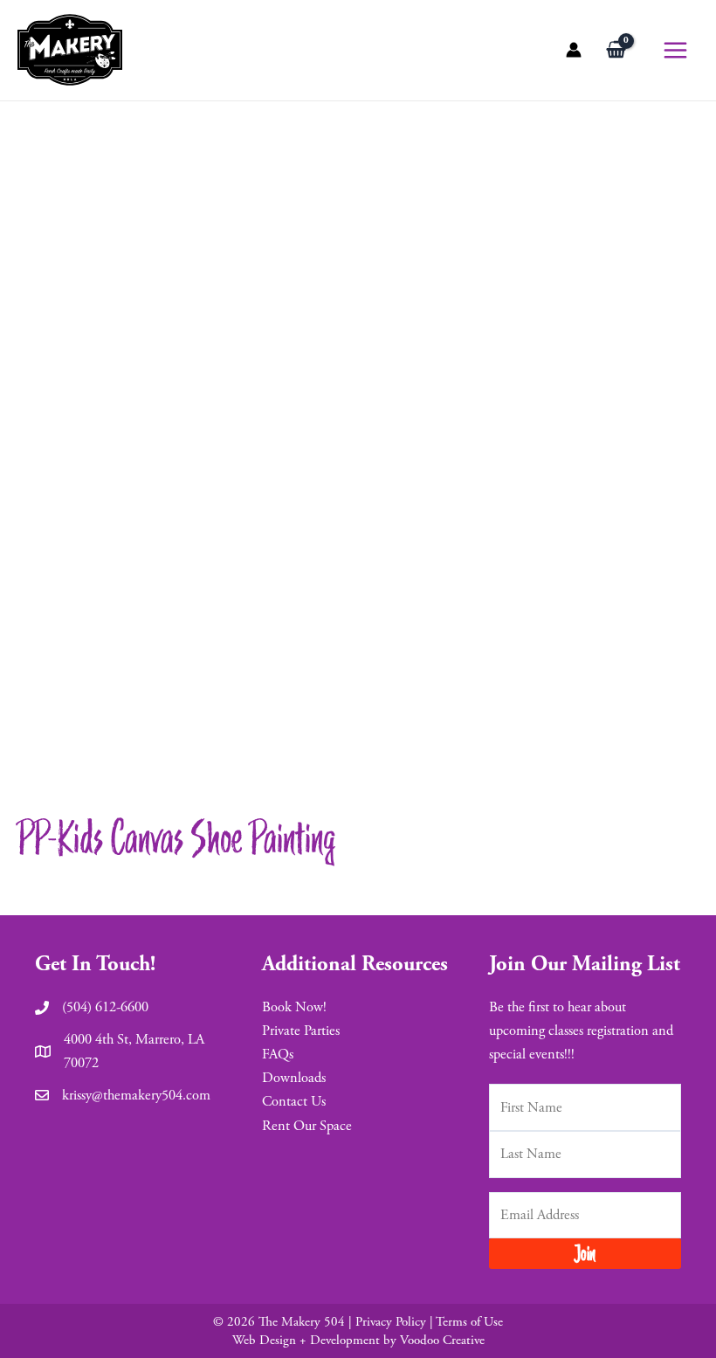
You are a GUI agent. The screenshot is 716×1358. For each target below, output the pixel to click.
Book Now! (294, 1007)
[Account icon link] (574, 50)
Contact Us (294, 1102)
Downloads (294, 1078)
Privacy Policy (390, 1321)
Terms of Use (469, 1321)
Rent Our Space (307, 1126)
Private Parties (301, 1031)
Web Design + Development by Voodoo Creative (358, 1340)
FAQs (277, 1054)
